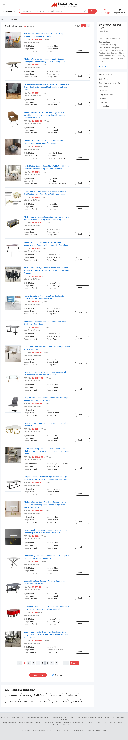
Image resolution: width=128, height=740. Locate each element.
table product (11, 695)
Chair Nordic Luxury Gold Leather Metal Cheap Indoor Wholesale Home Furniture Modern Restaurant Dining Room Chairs (47, 451)
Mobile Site (120, 717)
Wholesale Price (70, 717)
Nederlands (76, 723)
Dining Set (76, 701)
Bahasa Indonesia (69, 725)
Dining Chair (43, 701)
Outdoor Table (72, 695)
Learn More (104, 66)
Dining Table (103, 87)
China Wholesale (56, 717)
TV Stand (102, 98)
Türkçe (120, 723)
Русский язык (48, 723)
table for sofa (41, 695)
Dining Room (29, 701)
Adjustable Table (12, 701)
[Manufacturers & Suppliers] (64, 4)
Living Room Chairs (106, 94)
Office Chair (103, 102)
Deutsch (66, 723)
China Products (17, 717)
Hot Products (5, 717)
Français (38, 723)
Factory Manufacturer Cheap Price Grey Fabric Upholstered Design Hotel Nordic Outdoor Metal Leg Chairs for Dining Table (47, 87)
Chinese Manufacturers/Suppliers (37, 717)
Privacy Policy (101, 730)
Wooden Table (56, 695)
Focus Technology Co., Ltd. (47, 730)
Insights (64, 720)
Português (29, 723)
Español (20, 723)
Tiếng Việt (56, 725)
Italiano (58, 723)
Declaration (90, 730)
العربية (84, 723)
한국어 (91, 723)
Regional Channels (96, 717)
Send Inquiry (83, 50)
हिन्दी (104, 723)
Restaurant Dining (61, 701)
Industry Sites (82, 717)
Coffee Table (103, 90)
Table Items (26, 695)
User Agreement (78, 730)
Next (74, 663)
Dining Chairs (104, 79)
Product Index (109, 717)
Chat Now (59, 675)
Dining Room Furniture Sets (109, 83)
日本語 (98, 723)
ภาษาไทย (112, 723)
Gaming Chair (104, 106)
